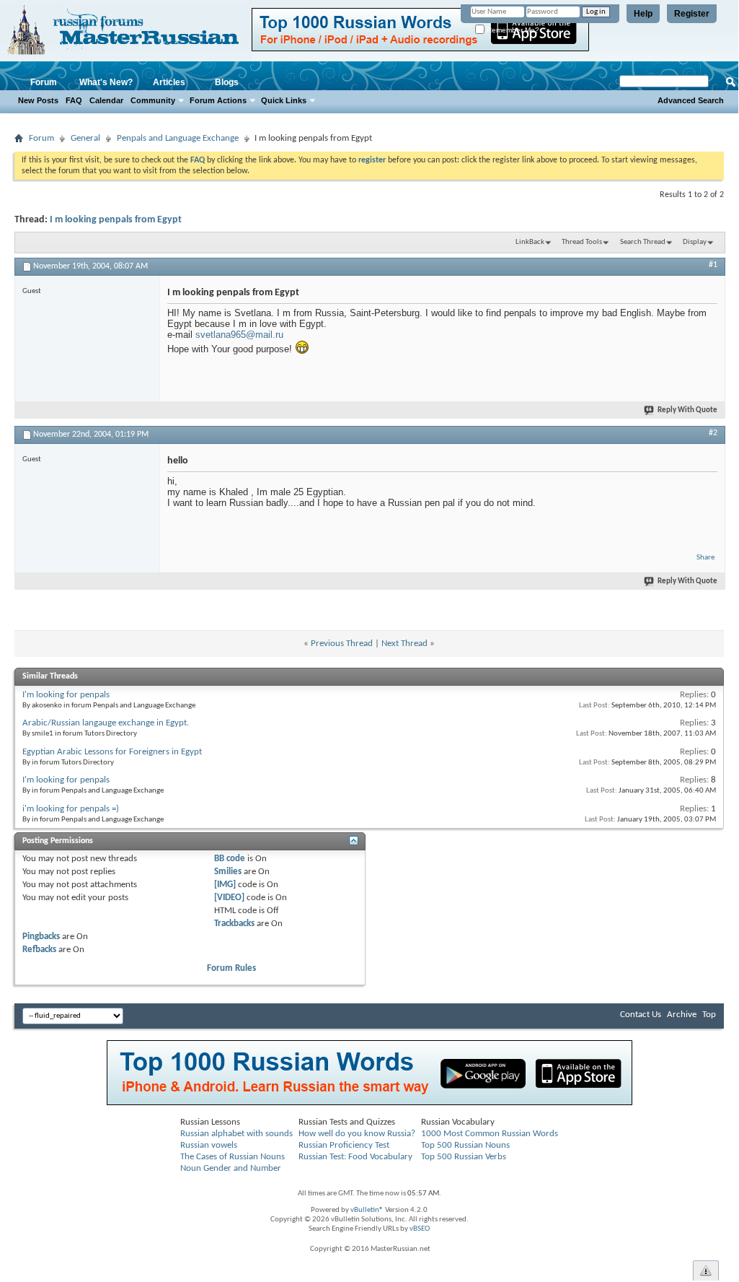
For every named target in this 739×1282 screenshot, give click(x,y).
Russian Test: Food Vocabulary (355, 1156)
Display (695, 242)
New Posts (38, 100)
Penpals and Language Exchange (178, 138)
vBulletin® (367, 1210)
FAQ (74, 100)
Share (705, 558)
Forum (43, 82)
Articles (169, 82)
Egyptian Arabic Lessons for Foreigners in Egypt (112, 751)
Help (643, 14)
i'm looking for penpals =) (70, 809)
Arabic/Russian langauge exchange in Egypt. (105, 723)
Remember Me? (511, 30)
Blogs (227, 82)
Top (709, 1014)
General (85, 138)
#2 (713, 433)
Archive (681, 1014)
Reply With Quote (687, 410)
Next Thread (404, 643)
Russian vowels (208, 1145)
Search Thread (642, 242)
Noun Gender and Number (230, 1168)
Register (691, 14)
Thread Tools (582, 242)
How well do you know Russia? (356, 1133)
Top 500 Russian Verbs (463, 1156)
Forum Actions (218, 100)
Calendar (106, 100)
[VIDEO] (229, 897)
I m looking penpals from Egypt (116, 219)
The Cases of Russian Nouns (232, 1156)
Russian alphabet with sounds (236, 1133)
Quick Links (283, 100)
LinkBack (529, 242)
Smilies (228, 871)
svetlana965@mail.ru (239, 334)
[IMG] (225, 884)
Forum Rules (231, 968)
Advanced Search (691, 100)
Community (152, 100)
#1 (713, 265)
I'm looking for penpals (66, 694)
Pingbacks (41, 936)
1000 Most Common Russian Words (489, 1133)
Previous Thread (342, 643)
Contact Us (640, 1014)
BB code (229, 858)
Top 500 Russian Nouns (465, 1145)
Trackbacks (234, 923)
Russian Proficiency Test (343, 1145)
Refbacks (39, 949)
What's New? (106, 82)
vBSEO (420, 1229)
